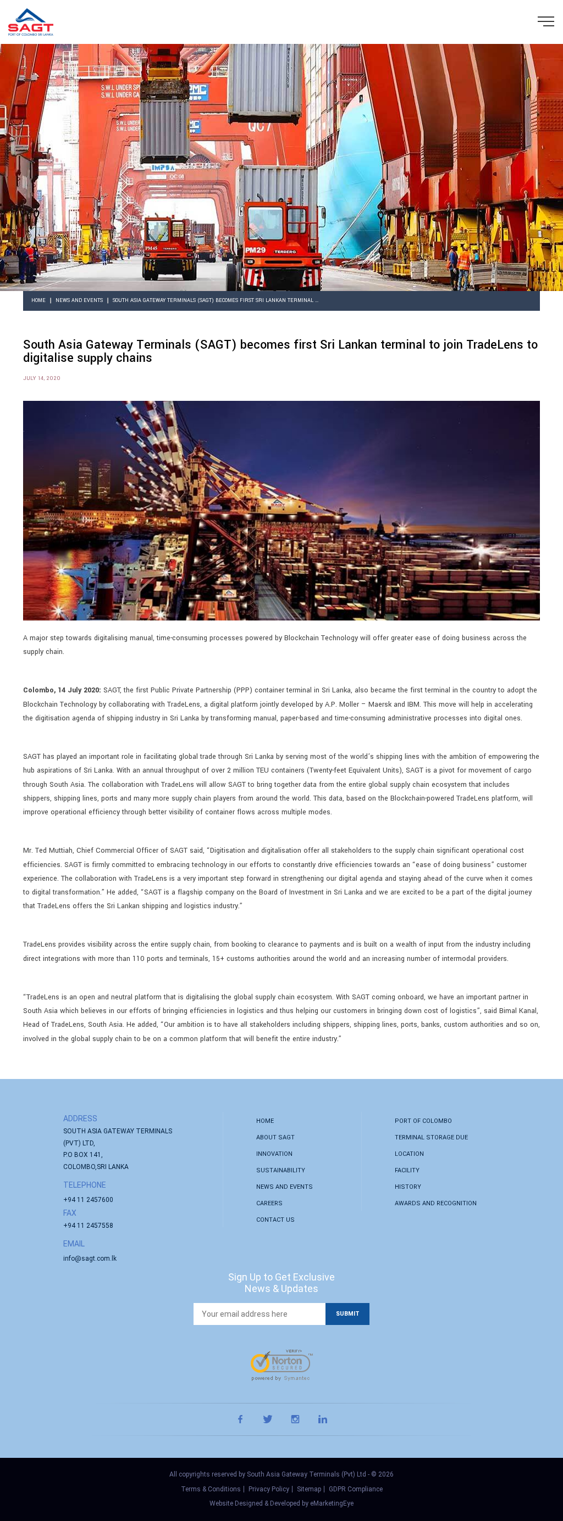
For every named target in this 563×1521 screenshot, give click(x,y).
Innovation (274, 1153)
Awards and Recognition (436, 1203)
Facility (407, 1170)
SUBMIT (348, 1313)
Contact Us (275, 1219)
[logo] (30, 22)
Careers (269, 1203)
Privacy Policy (269, 1489)
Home (38, 300)
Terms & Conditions (211, 1489)
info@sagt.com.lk (90, 1258)
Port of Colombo (423, 1121)
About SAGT (275, 1137)
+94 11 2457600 (88, 1200)
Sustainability (280, 1170)
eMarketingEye (332, 1503)
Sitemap (309, 1489)
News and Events (79, 300)
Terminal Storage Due (431, 1137)
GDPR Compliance (356, 1489)
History (408, 1186)
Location (409, 1153)
